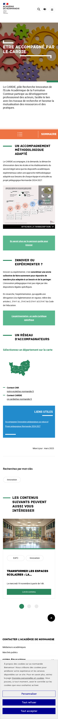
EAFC (15, 558)
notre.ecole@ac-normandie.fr (20, 391)
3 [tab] (36, 606)
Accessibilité (44, 9)
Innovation (12, 479)
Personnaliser (29, 694)
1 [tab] (21, 606)
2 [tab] (29, 606)
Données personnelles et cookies (28, 678)
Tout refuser (29, 702)
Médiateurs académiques (14, 647)
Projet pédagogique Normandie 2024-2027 (22, 426)
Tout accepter (29, 711)
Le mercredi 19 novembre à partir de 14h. (25, 583)
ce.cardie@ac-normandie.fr (19, 399)
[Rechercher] (38, 10)
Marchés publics (10, 652)
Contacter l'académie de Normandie (28, 639)
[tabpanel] (29, 559)
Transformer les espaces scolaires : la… (27, 572)
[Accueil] (11, 8)
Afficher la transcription (36, 226)
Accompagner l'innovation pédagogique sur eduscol (26, 421)
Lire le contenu (29, 591)
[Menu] (52, 10)
